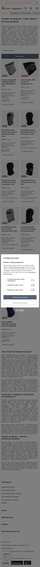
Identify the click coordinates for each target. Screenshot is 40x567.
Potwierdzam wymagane (20, 303)
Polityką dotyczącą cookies (17, 267)
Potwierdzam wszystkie (20, 297)
